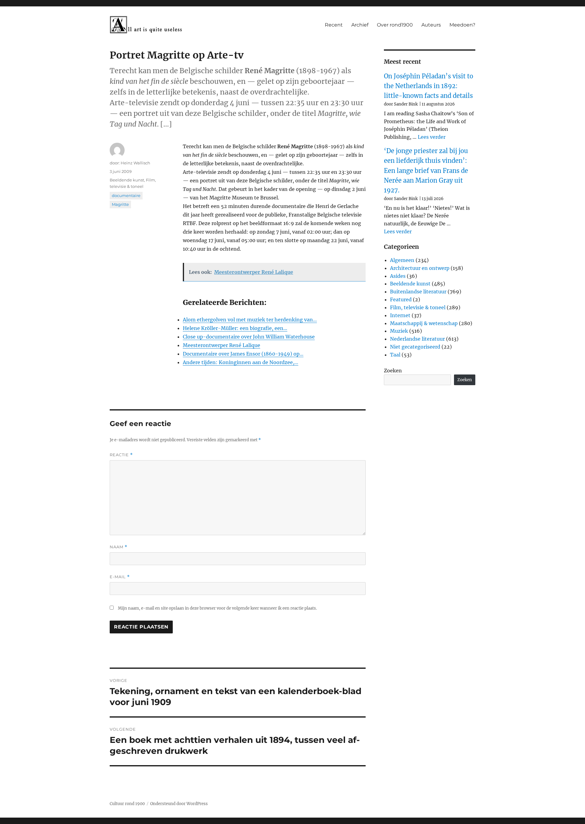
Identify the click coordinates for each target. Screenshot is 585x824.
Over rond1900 (395, 25)
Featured (401, 299)
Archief (359, 25)
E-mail (120, 576)
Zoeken (393, 370)
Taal (395, 355)
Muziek (399, 331)
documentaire (126, 195)
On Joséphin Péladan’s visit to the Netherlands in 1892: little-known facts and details (428, 86)
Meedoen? (462, 25)
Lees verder (431, 137)
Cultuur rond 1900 (127, 803)
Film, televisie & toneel (417, 307)
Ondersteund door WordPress (179, 803)
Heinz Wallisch (135, 162)
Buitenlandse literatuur (418, 291)
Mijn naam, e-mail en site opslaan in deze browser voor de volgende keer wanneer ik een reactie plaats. (217, 608)
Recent (334, 25)
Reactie (121, 454)
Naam (118, 547)
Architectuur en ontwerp (419, 268)
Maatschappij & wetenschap (424, 323)
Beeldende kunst (127, 179)
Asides (398, 276)
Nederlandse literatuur (417, 339)
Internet (400, 315)
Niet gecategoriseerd (415, 347)
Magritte (120, 204)
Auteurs (431, 25)
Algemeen (402, 260)
